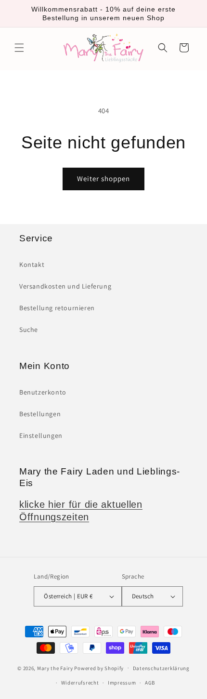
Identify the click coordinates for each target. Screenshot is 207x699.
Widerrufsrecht (80, 682)
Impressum (122, 682)
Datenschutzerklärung (161, 668)
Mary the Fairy (55, 667)
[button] (19, 47)
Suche (28, 329)
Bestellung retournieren (57, 307)
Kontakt (31, 264)
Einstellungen (41, 435)
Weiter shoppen (103, 178)
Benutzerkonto (42, 392)
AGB (150, 682)
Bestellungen (40, 413)
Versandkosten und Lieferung (65, 286)
